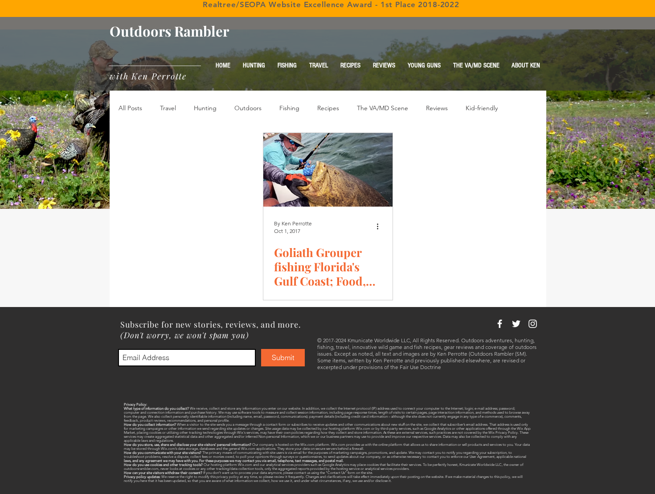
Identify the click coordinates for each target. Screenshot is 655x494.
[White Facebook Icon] (499, 323)
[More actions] (380, 226)
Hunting (205, 108)
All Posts (130, 108)
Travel (168, 108)
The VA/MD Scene (382, 108)
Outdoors (248, 108)
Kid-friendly (482, 108)
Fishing (289, 108)
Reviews (437, 108)
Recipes (328, 108)
